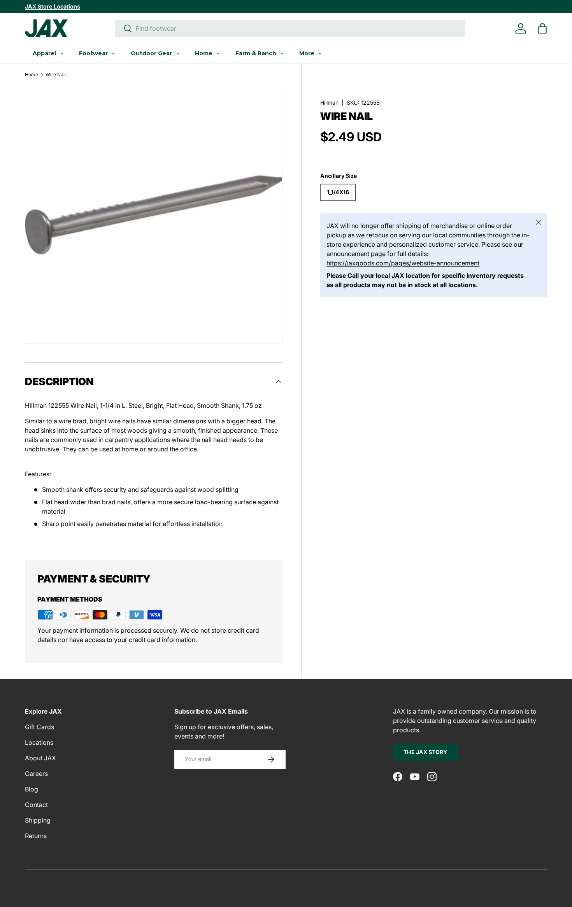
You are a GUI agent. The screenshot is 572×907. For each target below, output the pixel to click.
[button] (542, 28)
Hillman (329, 102)
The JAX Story (425, 752)
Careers (36, 773)
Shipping (38, 820)
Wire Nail (56, 74)
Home (31, 74)
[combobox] (290, 28)
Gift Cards (39, 727)
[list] (153, 214)
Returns (36, 836)
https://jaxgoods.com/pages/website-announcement (402, 263)
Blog (31, 789)
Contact (36, 805)
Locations (39, 742)
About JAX (40, 758)
